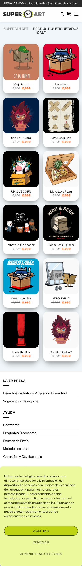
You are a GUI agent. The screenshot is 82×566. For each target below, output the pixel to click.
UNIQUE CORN (21, 191)
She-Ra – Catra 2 (61, 352)
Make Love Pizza (61, 191)
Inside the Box (21, 352)
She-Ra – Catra (21, 138)
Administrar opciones (41, 554)
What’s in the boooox (21, 245)
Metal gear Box (61, 138)
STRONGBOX (61, 298)
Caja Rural (21, 84)
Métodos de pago (16, 448)
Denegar (41, 542)
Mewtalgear (61, 84)
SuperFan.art (16, 28)
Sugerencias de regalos (20, 401)
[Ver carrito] (69, 14)
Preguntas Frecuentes (19, 432)
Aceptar (41, 530)
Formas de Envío (16, 440)
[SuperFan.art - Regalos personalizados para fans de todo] (24, 14)
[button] (62, 14)
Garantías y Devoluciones (22, 456)
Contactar (11, 425)
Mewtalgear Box (21, 298)
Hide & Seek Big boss (61, 245)
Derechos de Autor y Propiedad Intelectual (35, 393)
